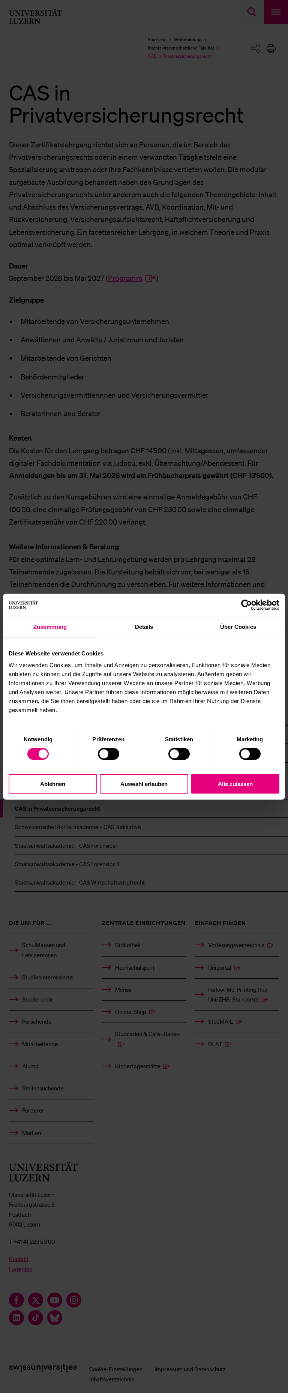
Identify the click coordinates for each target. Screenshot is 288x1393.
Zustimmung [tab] (50, 626)
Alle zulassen (235, 784)
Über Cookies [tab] (238, 626)
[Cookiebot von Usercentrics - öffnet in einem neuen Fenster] (246, 604)
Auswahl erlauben (144, 784)
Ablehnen (52, 784)
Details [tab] (144, 626)
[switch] (108, 754)
